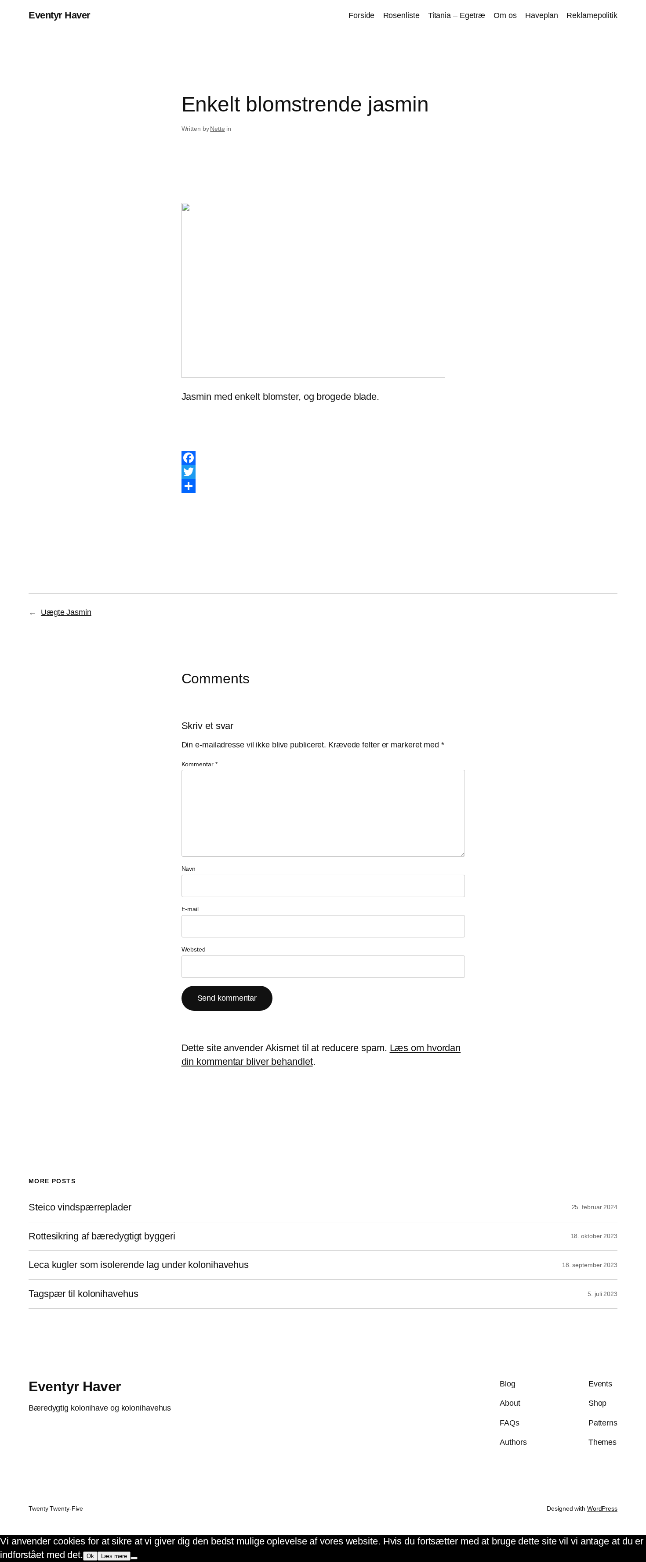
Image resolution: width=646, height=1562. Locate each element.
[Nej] (134, 1558)
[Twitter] (323, 472)
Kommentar (199, 764)
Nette (217, 128)
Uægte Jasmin (66, 612)
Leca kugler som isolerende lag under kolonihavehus (139, 1265)
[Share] (323, 486)
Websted (193, 949)
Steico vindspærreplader (80, 1207)
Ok (90, 1556)
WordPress (602, 1508)
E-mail (190, 908)
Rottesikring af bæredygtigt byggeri (102, 1236)
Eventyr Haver (60, 15)
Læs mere (114, 1556)
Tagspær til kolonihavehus (83, 1294)
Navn (188, 868)
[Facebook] (323, 458)
